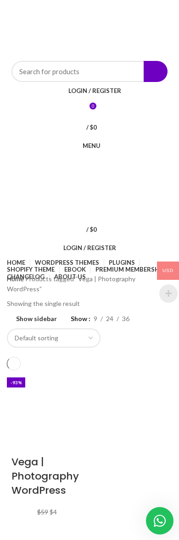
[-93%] (47, 410)
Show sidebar (36, 319)
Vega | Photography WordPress (45, 476)
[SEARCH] (156, 71)
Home (16, 279)
